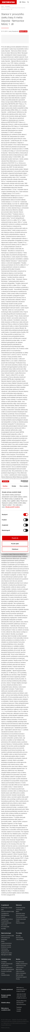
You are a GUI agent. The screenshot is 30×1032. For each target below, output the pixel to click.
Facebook (19, 1007)
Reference (19, 905)
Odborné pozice (20, 971)
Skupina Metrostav (21, 1000)
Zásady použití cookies (12, 507)
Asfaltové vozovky (6, 947)
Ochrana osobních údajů (7, 911)
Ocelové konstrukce (6, 943)
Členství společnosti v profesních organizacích (7, 968)
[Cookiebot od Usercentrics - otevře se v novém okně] (21, 481)
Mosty (2, 941)
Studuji (18, 979)
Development (20, 1002)
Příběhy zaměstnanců (21, 963)
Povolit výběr (15, 543)
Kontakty (3, 928)
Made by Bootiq (5, 1027)
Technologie (19, 909)
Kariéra (18, 959)
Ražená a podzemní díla (7, 935)
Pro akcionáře (4, 921)
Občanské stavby (20, 913)
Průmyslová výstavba (21, 917)
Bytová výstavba (20, 915)
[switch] (25, 519)
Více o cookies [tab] (24, 486)
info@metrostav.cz (21, 998)
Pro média (7, 6)
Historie (3, 917)
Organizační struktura (7, 919)
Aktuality (18, 935)
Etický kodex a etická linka (6, 908)
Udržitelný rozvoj (6, 959)
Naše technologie (6, 933)
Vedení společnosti (6, 923)
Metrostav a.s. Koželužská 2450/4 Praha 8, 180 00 (21, 989)
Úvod (2, 6)
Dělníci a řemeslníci (21, 973)
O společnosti (5, 905)
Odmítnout (15, 549)
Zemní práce (4, 949)
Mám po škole (19, 975)
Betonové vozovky (6, 945)
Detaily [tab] (14, 486)
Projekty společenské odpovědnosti (6, 964)
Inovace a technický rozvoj (6, 972)
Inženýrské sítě (5, 951)
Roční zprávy (19, 937)
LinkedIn (18, 1011)
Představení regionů (21, 977)
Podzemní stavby (20, 907)
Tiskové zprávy (20, 939)
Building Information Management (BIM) (6, 953)
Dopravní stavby (20, 923)
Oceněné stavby (5, 975)
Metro (17, 911)
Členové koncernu (21, 1004)
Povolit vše (15, 538)
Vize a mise (4, 924)
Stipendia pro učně (21, 965)
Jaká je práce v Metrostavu (20, 968)
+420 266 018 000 (21, 996)
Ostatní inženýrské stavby (21, 920)
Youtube (18, 1009)
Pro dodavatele (5, 926)
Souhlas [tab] (5, 486)
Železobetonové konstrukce (5, 938)
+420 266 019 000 (21, 994)
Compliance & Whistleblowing (5, 914)
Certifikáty (4, 961)
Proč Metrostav (20, 961)
